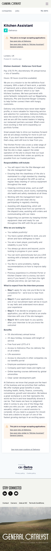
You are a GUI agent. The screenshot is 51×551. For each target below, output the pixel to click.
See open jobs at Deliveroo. (20, 41)
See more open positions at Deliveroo (25, 449)
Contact (6, 503)
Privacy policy (20, 473)
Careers (14, 503)
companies (7, 11)
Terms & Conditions (36, 503)
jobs (17, 11)
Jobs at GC (23, 503)
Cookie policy (31, 473)
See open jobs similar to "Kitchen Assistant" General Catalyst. (27, 45)
